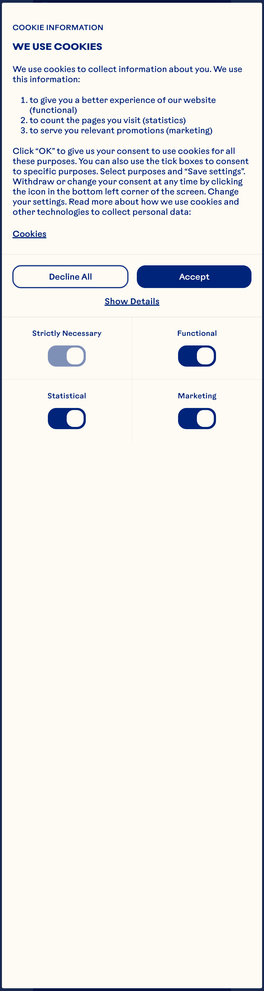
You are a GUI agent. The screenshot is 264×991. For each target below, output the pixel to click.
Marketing (197, 396)
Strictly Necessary (67, 333)
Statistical (66, 396)
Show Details (132, 301)
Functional (197, 333)
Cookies (29, 233)
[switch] (67, 356)
